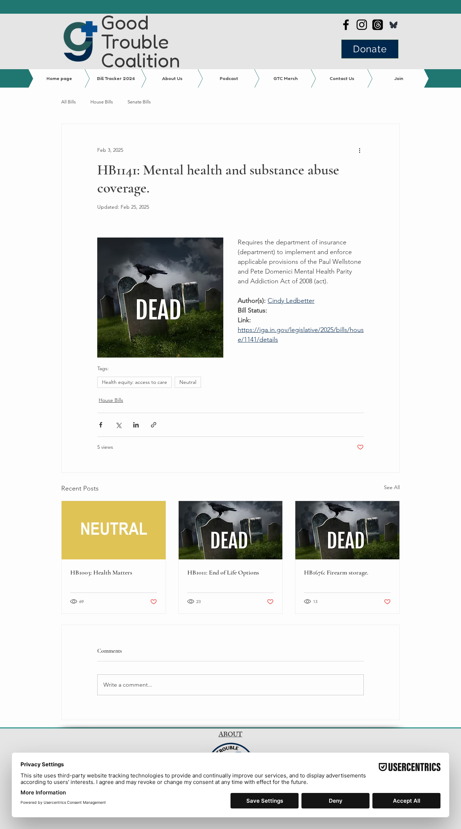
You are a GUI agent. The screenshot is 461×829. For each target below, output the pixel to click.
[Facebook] (346, 25)
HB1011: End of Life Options (223, 572)
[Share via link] (153, 424)
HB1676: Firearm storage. (336, 572)
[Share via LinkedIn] (136, 424)
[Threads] (378, 25)
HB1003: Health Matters (101, 572)
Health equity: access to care (134, 382)
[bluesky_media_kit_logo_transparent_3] (393, 25)
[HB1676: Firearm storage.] (347, 530)
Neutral (187, 382)
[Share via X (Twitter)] (118, 424)
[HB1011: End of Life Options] (231, 530)
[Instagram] (362, 25)
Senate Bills (139, 102)
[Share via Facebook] (100, 424)
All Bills (68, 102)
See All (392, 487)
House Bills (101, 102)
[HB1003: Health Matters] (114, 530)
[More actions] (359, 150)
